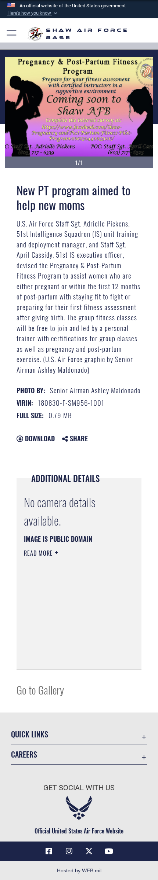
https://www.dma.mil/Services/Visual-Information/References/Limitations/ (68, 646)
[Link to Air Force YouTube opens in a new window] (109, 851)
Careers (24, 754)
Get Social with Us (79, 788)
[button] (33, 13)
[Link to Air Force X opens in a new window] (88, 851)
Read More (39, 553)
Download (39, 438)
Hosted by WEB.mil (79, 870)
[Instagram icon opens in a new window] (69, 851)
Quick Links (29, 734)
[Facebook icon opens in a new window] (48, 851)
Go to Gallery (40, 689)
